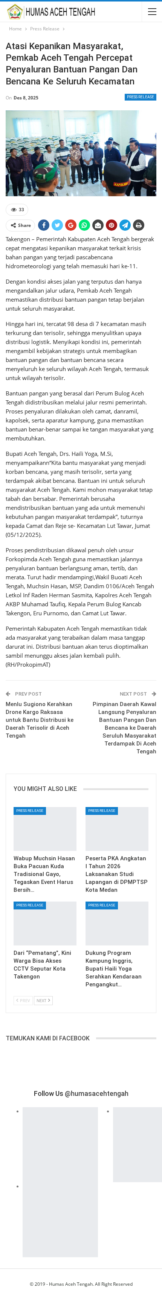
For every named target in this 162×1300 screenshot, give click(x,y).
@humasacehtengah (96, 1093)
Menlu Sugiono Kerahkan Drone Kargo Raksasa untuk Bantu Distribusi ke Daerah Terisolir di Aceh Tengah (39, 720)
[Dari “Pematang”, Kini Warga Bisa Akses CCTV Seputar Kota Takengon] (45, 923)
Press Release (140, 97)
